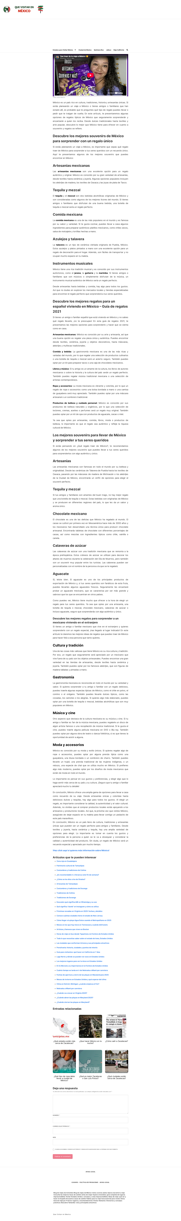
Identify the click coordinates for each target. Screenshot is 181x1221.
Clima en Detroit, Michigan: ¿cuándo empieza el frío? (78, 984)
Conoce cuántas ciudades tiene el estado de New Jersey (80, 916)
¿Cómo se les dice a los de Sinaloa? (71, 879)
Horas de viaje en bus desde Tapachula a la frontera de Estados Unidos (85, 934)
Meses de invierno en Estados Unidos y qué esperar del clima (81, 979)
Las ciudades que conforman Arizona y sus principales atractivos (83, 943)
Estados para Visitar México (63, 50)
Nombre (56, 1115)
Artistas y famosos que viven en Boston (73, 929)
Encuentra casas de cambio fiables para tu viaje (83, 1198)
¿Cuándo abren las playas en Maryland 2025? (75, 998)
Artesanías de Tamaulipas (67, 884)
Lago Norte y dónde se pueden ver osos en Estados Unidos (80, 957)
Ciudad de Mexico (85, 50)
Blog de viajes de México (83, 1193)
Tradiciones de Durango (66, 898)
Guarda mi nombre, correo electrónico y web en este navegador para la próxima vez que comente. (86, 1149)
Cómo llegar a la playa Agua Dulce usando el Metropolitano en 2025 (84, 920)
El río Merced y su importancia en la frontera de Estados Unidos (82, 966)
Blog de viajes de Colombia (63, 1193)
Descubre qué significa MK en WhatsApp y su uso (77, 902)
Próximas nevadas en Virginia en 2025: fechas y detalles (79, 911)
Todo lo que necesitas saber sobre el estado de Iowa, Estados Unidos (85, 938)
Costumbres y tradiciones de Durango (72, 888)
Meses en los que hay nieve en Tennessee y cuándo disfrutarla (82, 925)
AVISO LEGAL (90, 1171)
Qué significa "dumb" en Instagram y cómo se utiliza (78, 907)
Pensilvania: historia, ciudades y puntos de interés (77, 948)
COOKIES (75, 1182)
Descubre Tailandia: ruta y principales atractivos (79, 1202)
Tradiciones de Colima (66, 893)
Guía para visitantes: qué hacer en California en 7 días (78, 952)
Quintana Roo (99, 50)
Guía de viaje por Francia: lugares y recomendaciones (73, 1200)
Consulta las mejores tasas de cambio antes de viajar (73, 1195)
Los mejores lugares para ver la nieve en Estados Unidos (79, 961)
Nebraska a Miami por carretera (69, 988)
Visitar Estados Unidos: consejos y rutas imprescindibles (87, 1196)
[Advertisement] (90, 33)
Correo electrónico (61, 1126)
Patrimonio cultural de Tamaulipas (70, 866)
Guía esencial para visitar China (113, 1198)
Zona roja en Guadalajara (67, 861)
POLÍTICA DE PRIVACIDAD (89, 1182)
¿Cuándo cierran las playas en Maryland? (73, 1002)
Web (54, 1137)
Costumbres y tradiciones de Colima (71, 870)
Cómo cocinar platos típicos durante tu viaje (108, 1193)
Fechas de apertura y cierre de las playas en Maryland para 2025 (83, 975)
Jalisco (108, 50)
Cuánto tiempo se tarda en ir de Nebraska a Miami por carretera (82, 970)
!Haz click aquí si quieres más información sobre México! (81, 850)
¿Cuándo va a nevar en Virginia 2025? (72, 993)
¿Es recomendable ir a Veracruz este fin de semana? (78, 875)
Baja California (119, 50)
